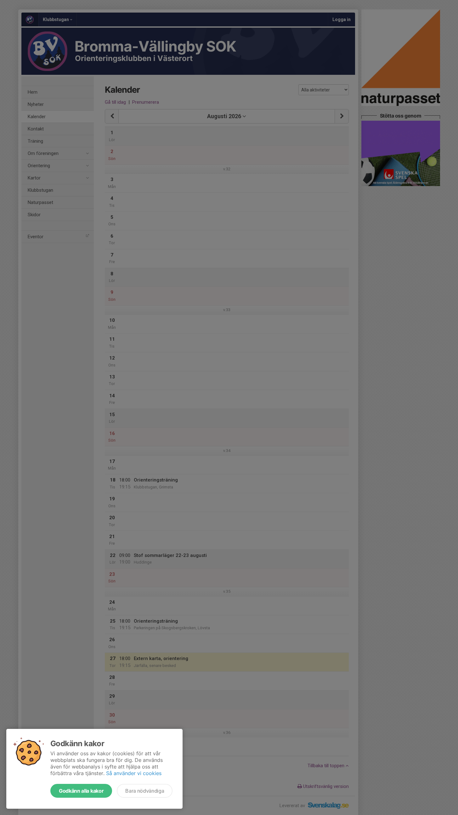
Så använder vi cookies (133, 773)
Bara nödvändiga (144, 791)
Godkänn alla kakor (81, 791)
